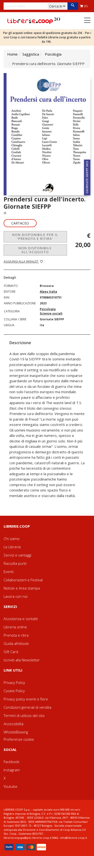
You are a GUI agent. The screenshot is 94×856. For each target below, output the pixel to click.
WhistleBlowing (16, 732)
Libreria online (15, 626)
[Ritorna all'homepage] (34, 20)
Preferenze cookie (19, 739)
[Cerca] (72, 6)
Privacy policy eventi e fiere (26, 699)
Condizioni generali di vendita (27, 707)
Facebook (11, 761)
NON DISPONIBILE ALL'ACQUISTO (35, 250)
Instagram (12, 769)
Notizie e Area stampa (22, 588)
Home (12, 54)
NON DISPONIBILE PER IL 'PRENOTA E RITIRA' (35, 237)
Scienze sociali (51, 313)
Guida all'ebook (16, 643)
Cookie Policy (14, 690)
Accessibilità (13, 723)
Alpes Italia (48, 292)
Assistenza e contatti (21, 618)
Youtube (10, 786)
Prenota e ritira (16, 635)
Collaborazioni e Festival (23, 579)
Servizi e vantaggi (17, 555)
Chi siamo (12, 538)
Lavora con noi (15, 596)
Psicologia (53, 54)
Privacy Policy (14, 682)
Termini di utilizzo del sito (24, 715)
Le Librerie (12, 546)
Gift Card (11, 651)
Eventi (8, 571)
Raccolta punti (15, 563)
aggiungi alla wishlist (21, 261)
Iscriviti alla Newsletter (22, 659)
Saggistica (30, 54)
